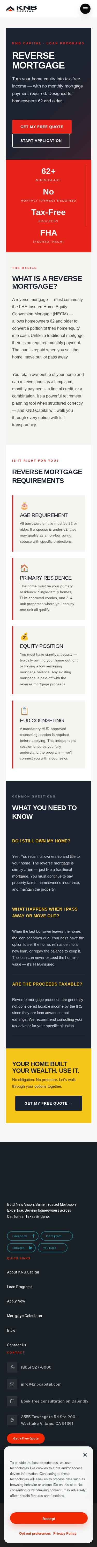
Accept (49, 1518)
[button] (85, 1454)
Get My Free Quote (41, 127)
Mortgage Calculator (24, 1316)
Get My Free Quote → (49, 1103)
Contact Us (16, 1345)
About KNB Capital (23, 1272)
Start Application (41, 141)
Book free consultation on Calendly (54, 1401)
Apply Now (16, 1301)
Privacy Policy (64, 1533)
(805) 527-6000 (36, 1367)
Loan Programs (19, 1287)
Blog (11, 1330)
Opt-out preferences (35, 1533)
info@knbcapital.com (41, 1384)
